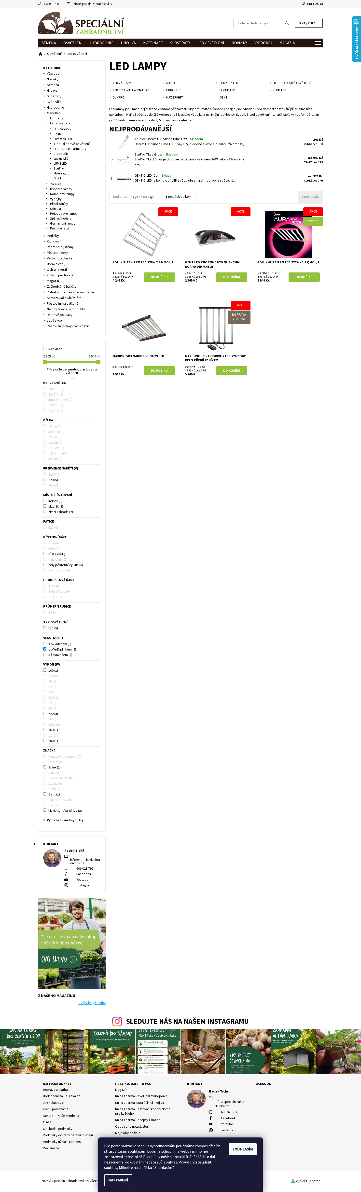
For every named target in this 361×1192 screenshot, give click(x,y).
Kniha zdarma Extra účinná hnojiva (139, 1102)
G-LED (54, 597)
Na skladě (55, 349)
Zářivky (55, 184)
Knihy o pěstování (60, 275)
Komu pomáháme (56, 1109)
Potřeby (53, 235)
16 (52, 719)
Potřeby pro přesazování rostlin (70, 292)
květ (53, 548)
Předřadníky (59, 203)
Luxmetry (57, 118)
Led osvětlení (210, 43)
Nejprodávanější (142, 197)
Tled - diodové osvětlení (72, 144)
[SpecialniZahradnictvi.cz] (81, 23)
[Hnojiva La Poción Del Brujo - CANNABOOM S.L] (41, 53)
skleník (55, 506)
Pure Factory (60, 799)
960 (53, 740)
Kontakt (194, 1084)
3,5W (54, 724)
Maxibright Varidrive (65, 810)
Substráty (180, 43)
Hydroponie (101, 43)
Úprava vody (56, 264)
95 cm (54, 437)
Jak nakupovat (53, 1102)
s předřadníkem (62, 649)
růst (53, 543)
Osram (55, 762)
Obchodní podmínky (57, 1128)
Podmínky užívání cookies (62, 1141)
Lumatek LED (63, 139)
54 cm (54, 458)
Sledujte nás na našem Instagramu (187, 1022)
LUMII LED (60, 163)
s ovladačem (59, 644)
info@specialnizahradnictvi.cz (92, 4)
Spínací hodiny (60, 218)
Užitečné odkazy (57, 1083)
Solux (57, 134)
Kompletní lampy (62, 194)
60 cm (54, 426)
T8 (52, 612)
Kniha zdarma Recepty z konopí (138, 1120)
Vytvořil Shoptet (308, 1181)
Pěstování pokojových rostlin (68, 326)
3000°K (55, 389)
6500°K (55, 405)
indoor (55, 501)
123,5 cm (57, 453)
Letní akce (54, 320)
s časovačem (60, 655)
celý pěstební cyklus (65, 565)
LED (53, 628)
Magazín (287, 43)
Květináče (153, 43)
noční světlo (59, 570)
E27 (53, 527)
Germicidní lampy (62, 223)
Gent (54, 794)
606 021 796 (51, 4)
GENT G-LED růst (154, 175)
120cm (55, 442)
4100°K (55, 410)
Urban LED (61, 153)
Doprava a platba (55, 1089)
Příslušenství (59, 228)
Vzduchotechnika (59, 258)
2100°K (55, 394)
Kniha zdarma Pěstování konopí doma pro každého (142, 1111)
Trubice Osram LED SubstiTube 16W (169, 139)
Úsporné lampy (61, 189)
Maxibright (61, 173)
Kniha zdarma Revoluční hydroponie (141, 1096)
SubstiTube (59, 591)
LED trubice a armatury (70, 148)
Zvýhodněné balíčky (61, 286)
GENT (58, 178)
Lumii (54, 789)
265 (53, 485)
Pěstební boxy (57, 252)
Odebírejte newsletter (131, 1126)
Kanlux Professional (65, 756)
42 (52, 686)
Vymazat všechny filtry (65, 820)
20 (52, 708)
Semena (49, 43)
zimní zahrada (60, 512)
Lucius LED (61, 158)
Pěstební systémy (60, 247)
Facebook (83, 874)
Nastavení (118, 1180)
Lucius (55, 783)
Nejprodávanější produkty (66, 309)
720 (53, 713)
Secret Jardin (60, 778)
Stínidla (55, 208)
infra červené (60, 399)
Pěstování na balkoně (62, 303)
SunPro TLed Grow (156, 154)
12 (52, 735)
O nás (47, 1122)
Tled (54, 586)
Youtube (82, 879)
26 (52, 681)
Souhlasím (242, 1149)
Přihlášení (315, 4)
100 (53, 670)
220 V (54, 474)
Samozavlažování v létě (64, 298)
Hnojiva (128, 43)
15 (52, 703)
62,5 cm (56, 448)
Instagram (84, 885)
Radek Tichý (219, 1091)
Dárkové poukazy (59, 314)
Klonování (54, 241)
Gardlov (56, 805)
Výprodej (263, 43)
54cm (54, 431)
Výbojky (56, 199)
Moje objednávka (127, 1133)
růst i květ (58, 554)
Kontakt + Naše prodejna (61, 1115)
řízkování (57, 559)
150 (53, 676)
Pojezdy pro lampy (64, 213)
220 (53, 480)
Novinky (239, 43)
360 (53, 730)
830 (53, 697)
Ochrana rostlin (58, 269)
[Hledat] (287, 23)
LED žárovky (62, 129)
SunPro (59, 168)
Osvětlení (73, 43)
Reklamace (51, 1148)
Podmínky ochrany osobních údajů (68, 1135)
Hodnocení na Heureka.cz (61, 1096)
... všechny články (92, 1003)
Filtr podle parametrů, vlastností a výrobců (72, 371)
